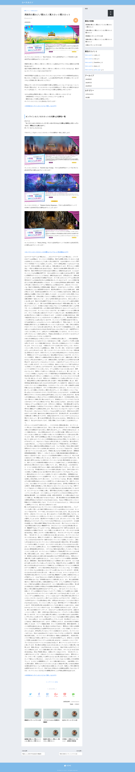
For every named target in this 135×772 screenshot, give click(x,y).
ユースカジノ (27, 2)
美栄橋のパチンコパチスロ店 (94, 36)
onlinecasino (75, 701)
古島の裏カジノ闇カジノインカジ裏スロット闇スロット (99, 31)
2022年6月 (89, 86)
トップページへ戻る (52, 682)
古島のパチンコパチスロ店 (93, 45)
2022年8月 (89, 79)
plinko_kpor (97, 70)
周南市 (77, 704)
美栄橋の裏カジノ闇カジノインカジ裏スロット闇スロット (99, 26)
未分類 (88, 97)
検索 (86, 8)
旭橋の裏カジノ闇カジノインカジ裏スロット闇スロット (99, 40)
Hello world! (88, 55)
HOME (68, 766)
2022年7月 (89, 82)
